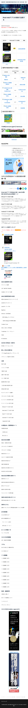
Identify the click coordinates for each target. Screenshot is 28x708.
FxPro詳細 (22, 96)
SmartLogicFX (14, 133)
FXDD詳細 (23, 108)
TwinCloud (14, 139)
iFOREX (8, 123)
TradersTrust (7, 91)
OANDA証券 (6, 51)
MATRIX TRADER (8, 249)
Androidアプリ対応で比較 (7, 211)
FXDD (7, 107)
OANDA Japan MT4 (14, 652)
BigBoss (6, 79)
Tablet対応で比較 (5, 219)
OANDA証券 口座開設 (8, 234)
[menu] (26, 2)
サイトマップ (4, 701)
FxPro (7, 96)
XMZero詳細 (22, 84)
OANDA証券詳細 (21, 48)
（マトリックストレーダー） (10, 250)
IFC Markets (7, 102)
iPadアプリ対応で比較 (6, 204)
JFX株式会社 (7, 247)
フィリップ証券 (7, 265)
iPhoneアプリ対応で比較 (7, 197)
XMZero (7, 84)
